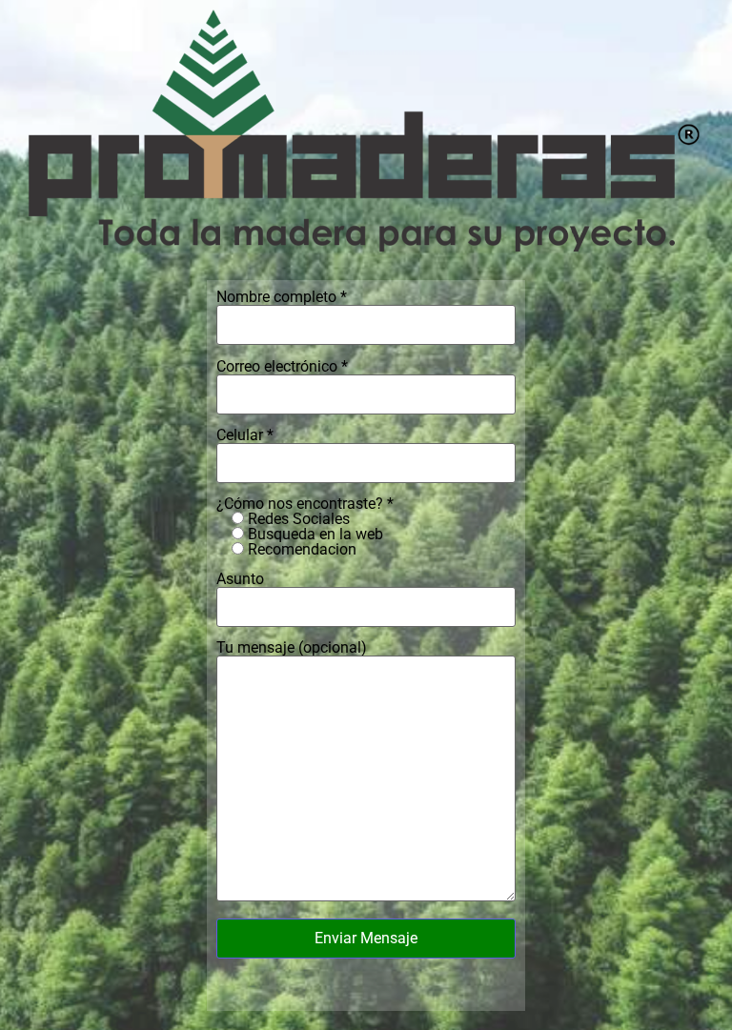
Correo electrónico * (282, 367)
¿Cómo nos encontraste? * (305, 526)
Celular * (245, 436)
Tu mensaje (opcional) (291, 648)
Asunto (240, 580)
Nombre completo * (281, 298)
